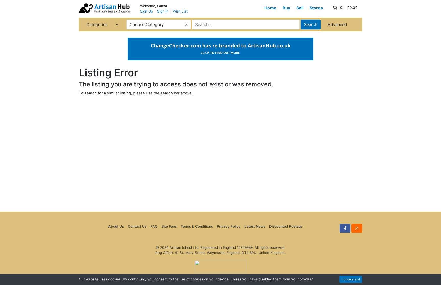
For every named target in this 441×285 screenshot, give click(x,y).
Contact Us (137, 226)
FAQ (154, 226)
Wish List (180, 11)
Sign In (162, 11)
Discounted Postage (286, 226)
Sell (299, 7)
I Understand (351, 279)
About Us (116, 226)
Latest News (254, 226)
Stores (316, 7)
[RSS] (356, 228)
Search (310, 24)
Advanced (337, 24)
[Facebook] (345, 228)
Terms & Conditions (197, 226)
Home (270, 7)
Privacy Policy (228, 226)
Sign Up (146, 11)
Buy (286, 7)
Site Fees (169, 226)
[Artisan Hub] (104, 8)
